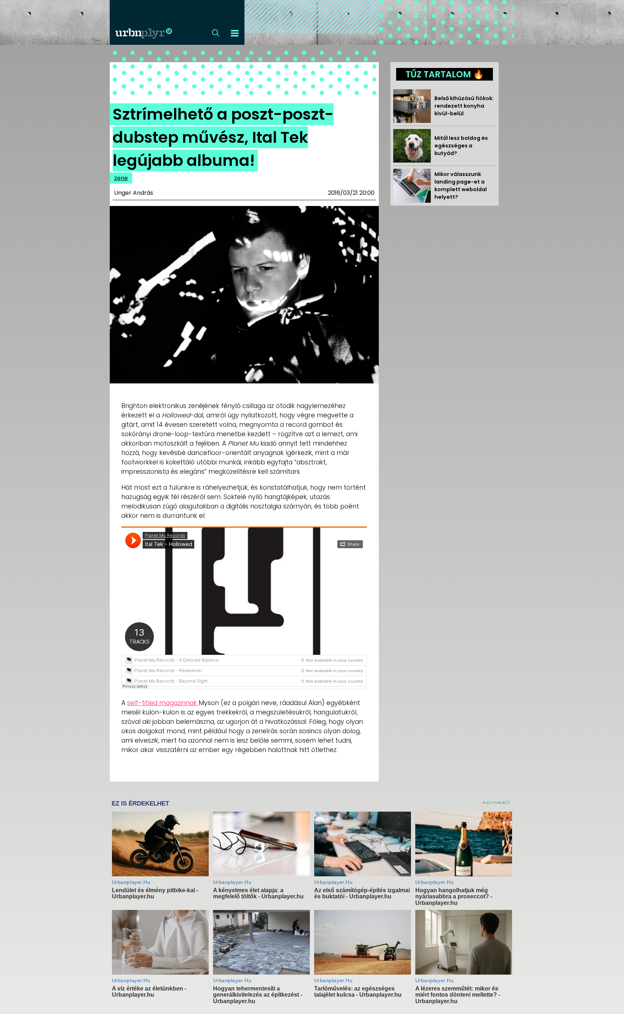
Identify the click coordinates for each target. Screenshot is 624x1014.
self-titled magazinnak (163, 703)
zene (121, 178)
